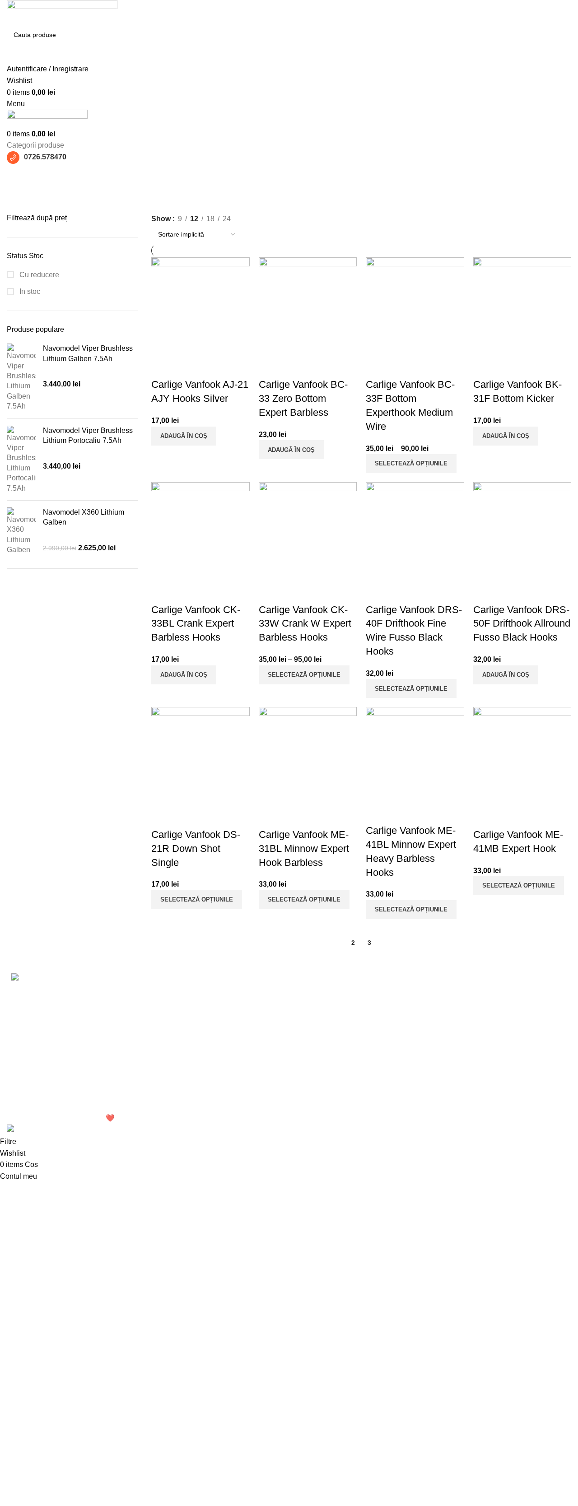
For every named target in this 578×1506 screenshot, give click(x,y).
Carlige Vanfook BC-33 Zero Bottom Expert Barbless (303, 398)
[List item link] (72, 1061)
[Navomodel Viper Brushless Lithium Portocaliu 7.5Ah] (21, 459)
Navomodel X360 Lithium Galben (83, 517)
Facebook (505, 992)
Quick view (162, 366)
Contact (501, 1043)
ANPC (402, 1087)
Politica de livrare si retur (431, 1070)
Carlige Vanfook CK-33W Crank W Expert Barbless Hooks (305, 623)
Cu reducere (38, 275)
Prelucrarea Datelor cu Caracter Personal (428, 1014)
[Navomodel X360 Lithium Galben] (21, 531)
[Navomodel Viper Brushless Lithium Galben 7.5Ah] (21, 377)
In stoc (29, 291)
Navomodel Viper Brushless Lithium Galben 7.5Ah (88, 353)
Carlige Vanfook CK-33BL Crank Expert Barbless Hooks (195, 623)
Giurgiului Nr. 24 (322, 992)
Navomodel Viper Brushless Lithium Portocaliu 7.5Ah (88, 435)
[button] (183, 436)
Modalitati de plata (421, 1053)
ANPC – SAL (413, 1103)
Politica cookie (415, 1036)
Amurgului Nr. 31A (325, 1009)
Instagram (504, 1009)
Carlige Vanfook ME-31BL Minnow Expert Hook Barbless (304, 848)
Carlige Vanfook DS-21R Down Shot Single (195, 848)
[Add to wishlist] (187, 366)
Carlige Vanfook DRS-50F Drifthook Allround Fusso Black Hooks (521, 623)
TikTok (499, 1026)
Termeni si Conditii (422, 992)
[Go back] (18, 175)
